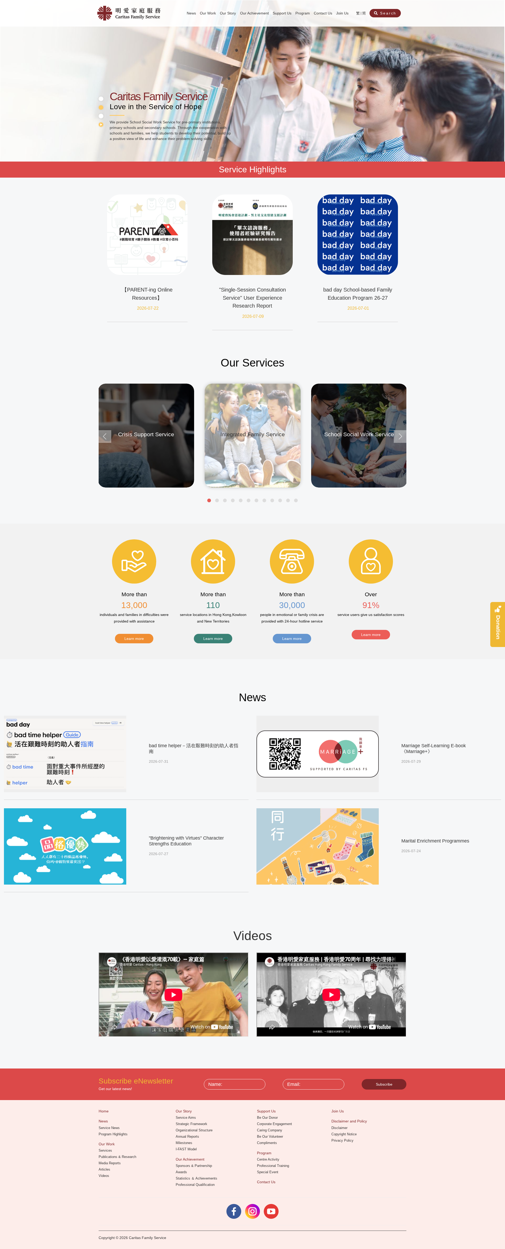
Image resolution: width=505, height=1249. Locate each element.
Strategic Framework (192, 1124)
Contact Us (323, 13)
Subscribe (384, 1084)
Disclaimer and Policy (349, 1121)
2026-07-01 (358, 308)
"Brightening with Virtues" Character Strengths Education (186, 840)
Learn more (134, 638)
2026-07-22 (148, 308)
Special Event (268, 1172)
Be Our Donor (268, 1118)
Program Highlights (114, 1134)
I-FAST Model (187, 1149)
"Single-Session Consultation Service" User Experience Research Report (252, 298)
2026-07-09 (253, 316)
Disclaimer (340, 1128)
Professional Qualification (196, 1185)
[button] (209, 500)
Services (106, 1150)
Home (104, 1111)
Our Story (228, 13)
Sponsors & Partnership (194, 1166)
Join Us (343, 13)
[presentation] (105, 436)
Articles (105, 1169)
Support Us (282, 13)
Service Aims (186, 1118)
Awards (182, 1172)
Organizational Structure (195, 1130)
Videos (104, 1176)
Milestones (184, 1143)
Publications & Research (118, 1157)
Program (303, 13)
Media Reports (110, 1163)
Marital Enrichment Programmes (435, 841)
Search (387, 13)
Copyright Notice (344, 1134)
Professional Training (273, 1166)
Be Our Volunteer (270, 1136)
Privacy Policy (343, 1140)
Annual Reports (188, 1136)
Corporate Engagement (275, 1124)
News (192, 13)
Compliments (267, 1143)
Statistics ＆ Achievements (197, 1178)
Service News (110, 1128)
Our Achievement (255, 13)
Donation (498, 627)
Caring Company (270, 1130)
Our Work (208, 13)
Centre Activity (268, 1159)
